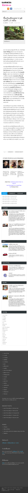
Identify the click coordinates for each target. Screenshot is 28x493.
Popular (20, 193)
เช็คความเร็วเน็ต (7, 429)
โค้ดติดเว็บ (5, 433)
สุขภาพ (3, 333)
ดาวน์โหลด (4, 321)
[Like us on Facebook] (11, 8)
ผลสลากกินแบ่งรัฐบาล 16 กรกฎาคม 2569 (9, 199)
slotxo (17, 442)
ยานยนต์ (3, 331)
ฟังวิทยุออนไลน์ (5, 330)
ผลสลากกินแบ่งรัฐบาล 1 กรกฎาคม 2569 (9, 201)
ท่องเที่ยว (3, 325)
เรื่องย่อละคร (4, 342)
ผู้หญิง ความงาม (4, 328)
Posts (4, 193)
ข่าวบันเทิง (4, 318)
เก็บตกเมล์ (4, 339)
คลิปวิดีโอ (4, 319)
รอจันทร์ (10, 273)
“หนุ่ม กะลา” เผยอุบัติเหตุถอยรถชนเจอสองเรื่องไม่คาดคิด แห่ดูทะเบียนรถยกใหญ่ (17, 225)
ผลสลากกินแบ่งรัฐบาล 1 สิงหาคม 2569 (9, 198)
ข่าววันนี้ (11, 22)
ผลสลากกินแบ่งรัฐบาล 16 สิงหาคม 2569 (9, 196)
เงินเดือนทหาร (10, 151)
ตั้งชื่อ (3, 463)
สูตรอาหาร (4, 334)
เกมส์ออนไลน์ (4, 337)
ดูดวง (3, 322)
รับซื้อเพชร (4, 442)
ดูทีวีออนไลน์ (4, 324)
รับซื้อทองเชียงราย (11, 442)
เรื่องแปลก (4, 343)
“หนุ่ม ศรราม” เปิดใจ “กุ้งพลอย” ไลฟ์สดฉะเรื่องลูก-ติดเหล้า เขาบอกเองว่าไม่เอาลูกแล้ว (6, 173)
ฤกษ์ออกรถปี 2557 (13, 253)
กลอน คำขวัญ (4, 315)
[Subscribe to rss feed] (8, 8)
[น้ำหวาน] (6, 5)
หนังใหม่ (3, 336)
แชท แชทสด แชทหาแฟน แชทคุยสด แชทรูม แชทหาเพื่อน (14, 431)
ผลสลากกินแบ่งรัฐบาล (6, 327)
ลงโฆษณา (5, 427)
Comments (12, 193)
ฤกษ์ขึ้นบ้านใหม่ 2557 (13, 244)
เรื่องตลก (3, 340)
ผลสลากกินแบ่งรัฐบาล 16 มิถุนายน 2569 (9, 203)
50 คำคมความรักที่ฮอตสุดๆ (15, 265)
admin (6, 22)
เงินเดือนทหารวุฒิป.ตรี (19, 151)
